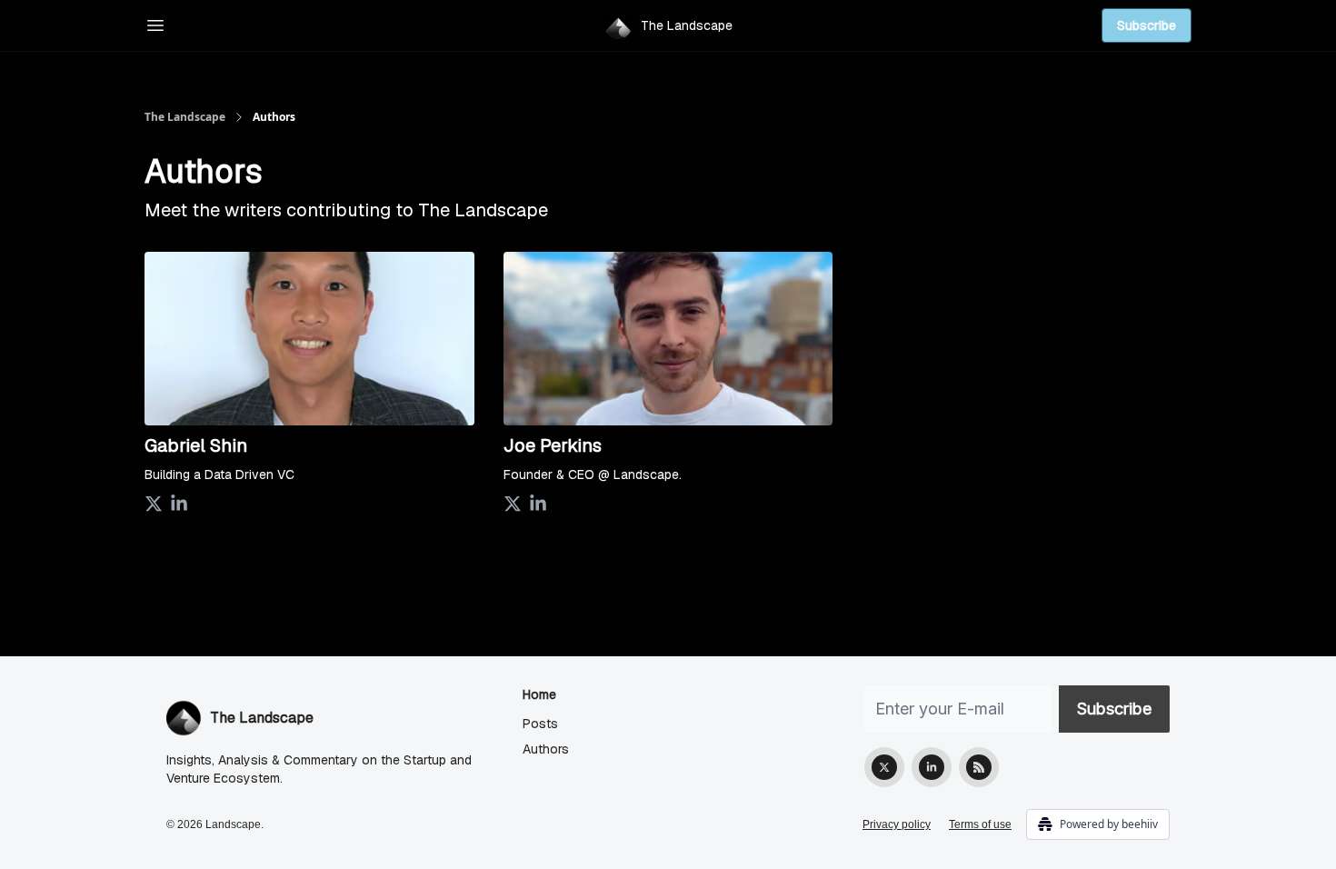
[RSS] (979, 767)
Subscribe (1146, 25)
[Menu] (155, 22)
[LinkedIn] (932, 767)
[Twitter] (884, 767)
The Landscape (185, 117)
